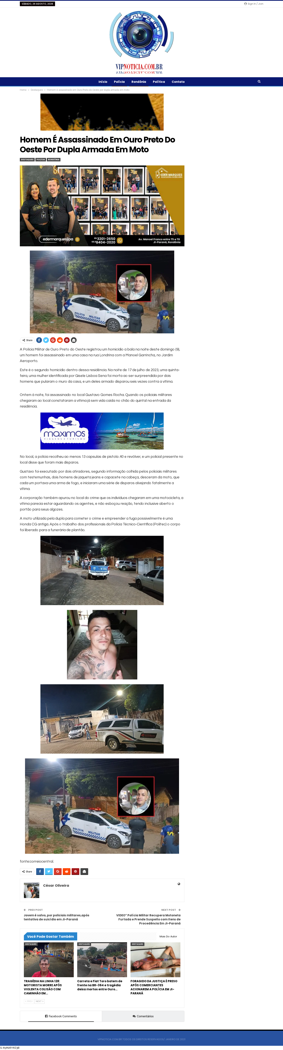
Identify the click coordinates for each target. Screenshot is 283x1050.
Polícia (119, 82)
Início (103, 82)
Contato (178, 82)
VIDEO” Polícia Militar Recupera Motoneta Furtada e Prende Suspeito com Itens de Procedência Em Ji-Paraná (148, 919)
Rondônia (138, 82)
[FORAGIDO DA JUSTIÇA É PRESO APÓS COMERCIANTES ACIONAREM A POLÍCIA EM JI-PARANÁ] (155, 959)
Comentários (145, 1016)
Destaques (27, 159)
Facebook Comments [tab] (63, 1016)
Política (159, 82)
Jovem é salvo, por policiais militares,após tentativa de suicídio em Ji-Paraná (56, 917)
